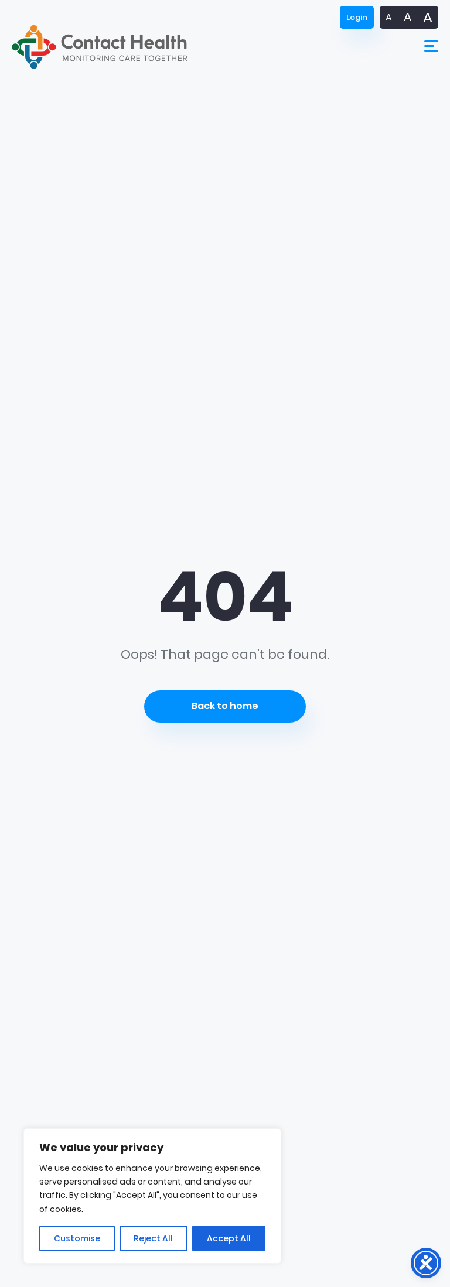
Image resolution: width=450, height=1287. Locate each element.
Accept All (229, 1238)
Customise (77, 1238)
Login (356, 17)
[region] (152, 1196)
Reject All (153, 1238)
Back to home (225, 706)
